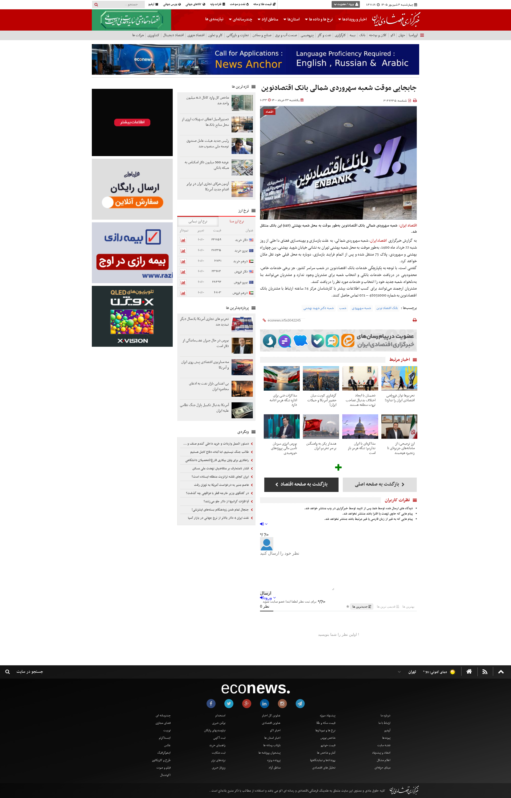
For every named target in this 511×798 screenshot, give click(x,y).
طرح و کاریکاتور (161, 760)
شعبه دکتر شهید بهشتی (318, 308)
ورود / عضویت (345, 4)
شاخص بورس (327, 738)
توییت (167, 730)
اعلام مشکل (383, 760)
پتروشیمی (307, 35)
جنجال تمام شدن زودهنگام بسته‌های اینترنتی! (221, 509)
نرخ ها (321, 19)
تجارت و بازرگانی (237, 35)
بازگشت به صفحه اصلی (377, 484)
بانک (362, 35)
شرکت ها (138, 35)
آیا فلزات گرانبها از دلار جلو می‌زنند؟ (227, 501)
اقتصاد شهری (195, 35)
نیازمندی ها (214, 19)
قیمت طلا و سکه (262, 4)
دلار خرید (241, 240)
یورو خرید (241, 251)
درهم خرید (240, 261)
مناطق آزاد (269, 19)
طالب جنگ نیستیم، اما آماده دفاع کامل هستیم (220, 452)
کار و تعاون (215, 35)
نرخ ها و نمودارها (325, 730)
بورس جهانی (170, 4)
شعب (342, 308)
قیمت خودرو (328, 745)
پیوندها (386, 738)
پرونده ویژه (274, 760)
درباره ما (385, 715)
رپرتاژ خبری (218, 767)
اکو (392, 35)
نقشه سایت (383, 745)
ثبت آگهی (219, 738)
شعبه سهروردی (361, 308)
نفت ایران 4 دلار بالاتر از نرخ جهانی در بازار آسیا (219, 518)
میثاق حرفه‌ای (382, 767)
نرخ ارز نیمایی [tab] (197, 221)
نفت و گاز (324, 35)
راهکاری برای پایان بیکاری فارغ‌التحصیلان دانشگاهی (217, 460)
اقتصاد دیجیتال (173, 35)
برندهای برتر (218, 760)
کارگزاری (340, 35)
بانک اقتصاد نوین (387, 308)
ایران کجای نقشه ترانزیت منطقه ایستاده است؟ (221, 476)
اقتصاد (269, 112)
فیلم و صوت (163, 767)
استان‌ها (293, 19)
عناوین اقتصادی (271, 723)
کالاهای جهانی (194, 4)
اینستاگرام (165, 738)
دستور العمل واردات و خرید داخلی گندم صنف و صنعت (215, 443)
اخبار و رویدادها (354, 19)
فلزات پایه (216, 4)
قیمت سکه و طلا (325, 723)
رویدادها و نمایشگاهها (322, 760)
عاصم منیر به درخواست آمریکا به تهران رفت (222, 485)
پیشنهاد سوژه (327, 715)
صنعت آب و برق (286, 35)
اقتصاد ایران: (408, 226)
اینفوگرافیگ (164, 752)
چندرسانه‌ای (242, 19)
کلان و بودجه (378, 35)
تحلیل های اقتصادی (323, 767)
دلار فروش (241, 272)
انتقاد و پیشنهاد (381, 752)
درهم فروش (240, 293)
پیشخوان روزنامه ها (269, 752)
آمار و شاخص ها (326, 752)
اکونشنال (165, 775)
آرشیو (151, 4)
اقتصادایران (379, 240)
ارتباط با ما (384, 723)
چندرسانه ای (163, 715)
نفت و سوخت (238, 4)
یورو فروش (241, 282)
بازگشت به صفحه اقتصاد (303, 484)
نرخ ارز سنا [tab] (237, 221)
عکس (167, 745)
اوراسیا (413, 35)
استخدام (220, 715)
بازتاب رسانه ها (272, 745)
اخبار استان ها (272, 738)
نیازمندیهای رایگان (214, 730)
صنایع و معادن (262, 35)
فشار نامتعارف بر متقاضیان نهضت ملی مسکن (221, 468)
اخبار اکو (275, 730)
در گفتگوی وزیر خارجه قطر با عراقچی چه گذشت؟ (218, 493)
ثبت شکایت (218, 752)
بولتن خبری (218, 723)
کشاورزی (153, 35)
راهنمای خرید (217, 745)
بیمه (353, 35)
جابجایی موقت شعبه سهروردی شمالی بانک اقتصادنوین (339, 88)
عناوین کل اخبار (271, 715)
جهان (401, 35)
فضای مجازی (163, 723)
